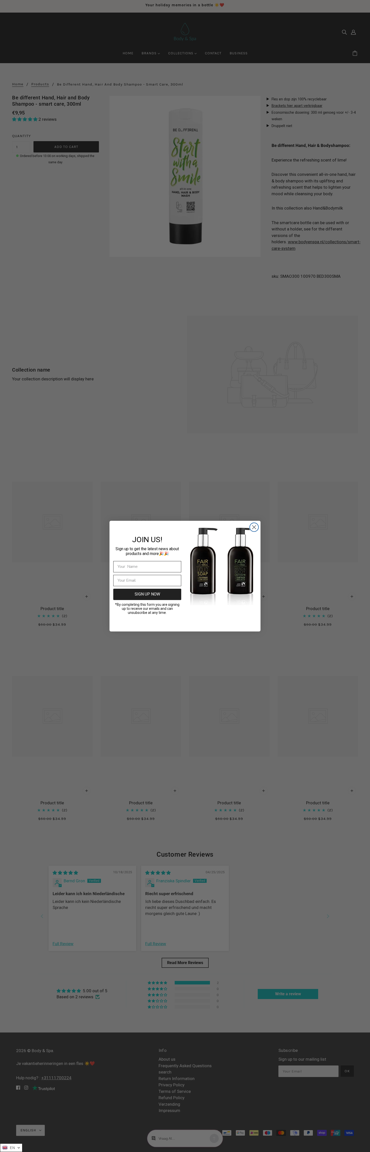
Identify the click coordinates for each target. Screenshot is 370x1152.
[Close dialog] (254, 527)
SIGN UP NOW (147, 594)
